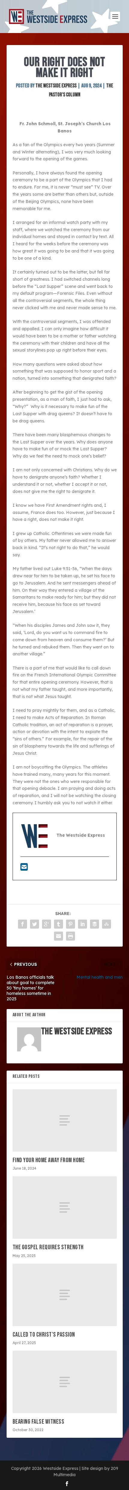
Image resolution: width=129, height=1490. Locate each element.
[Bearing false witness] (65, 1382)
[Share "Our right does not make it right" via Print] (70, 936)
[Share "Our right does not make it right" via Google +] (46, 924)
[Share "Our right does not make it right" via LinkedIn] (82, 924)
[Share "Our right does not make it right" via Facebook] (22, 924)
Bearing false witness (38, 1421)
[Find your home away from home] (65, 1120)
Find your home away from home (49, 1160)
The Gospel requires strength (48, 1247)
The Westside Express (55, 86)
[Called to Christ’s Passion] (65, 1295)
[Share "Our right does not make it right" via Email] (58, 936)
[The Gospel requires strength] (65, 1207)
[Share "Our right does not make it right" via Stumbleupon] (106, 924)
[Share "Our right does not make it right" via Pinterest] (70, 924)
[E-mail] (24, 868)
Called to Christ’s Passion (44, 1334)
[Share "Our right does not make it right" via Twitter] (34, 924)
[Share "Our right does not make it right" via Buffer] (94, 924)
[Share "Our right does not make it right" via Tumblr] (58, 924)
